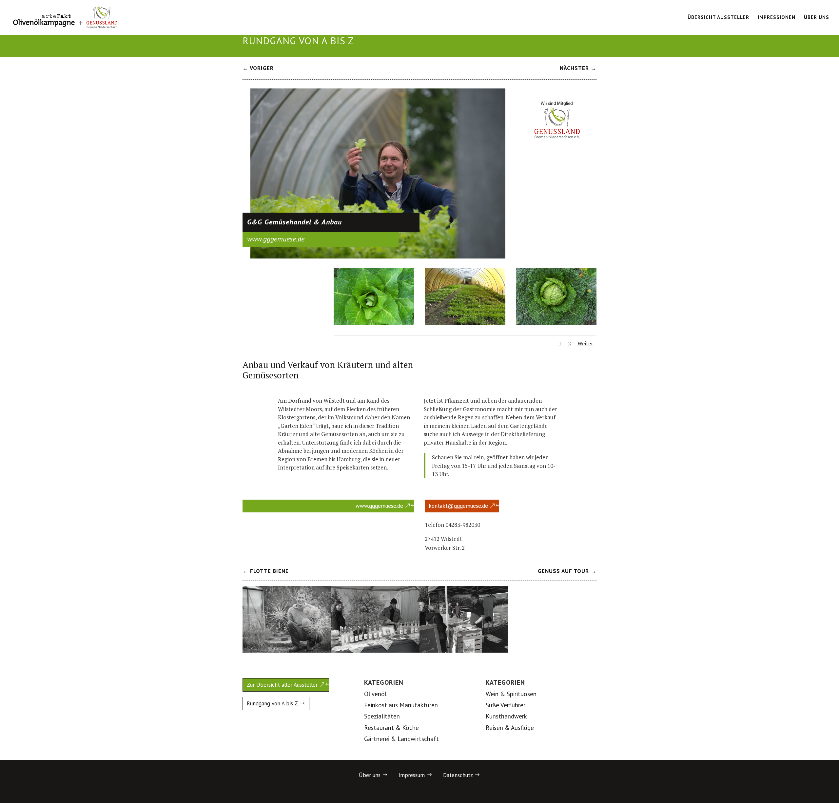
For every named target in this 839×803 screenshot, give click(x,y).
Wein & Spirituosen (511, 694)
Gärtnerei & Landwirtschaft (401, 739)
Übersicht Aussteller (718, 17)
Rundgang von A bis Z (272, 703)
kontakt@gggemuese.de (458, 505)
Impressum (412, 775)
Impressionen (776, 17)
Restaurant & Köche (391, 728)
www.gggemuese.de (379, 505)
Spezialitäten (382, 716)
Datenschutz (458, 775)
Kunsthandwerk (506, 716)
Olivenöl (375, 694)
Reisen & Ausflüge (510, 728)
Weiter (585, 343)
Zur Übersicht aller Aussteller (282, 684)
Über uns (816, 17)
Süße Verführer (505, 705)
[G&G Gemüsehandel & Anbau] (377, 256)
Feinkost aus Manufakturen (401, 705)
